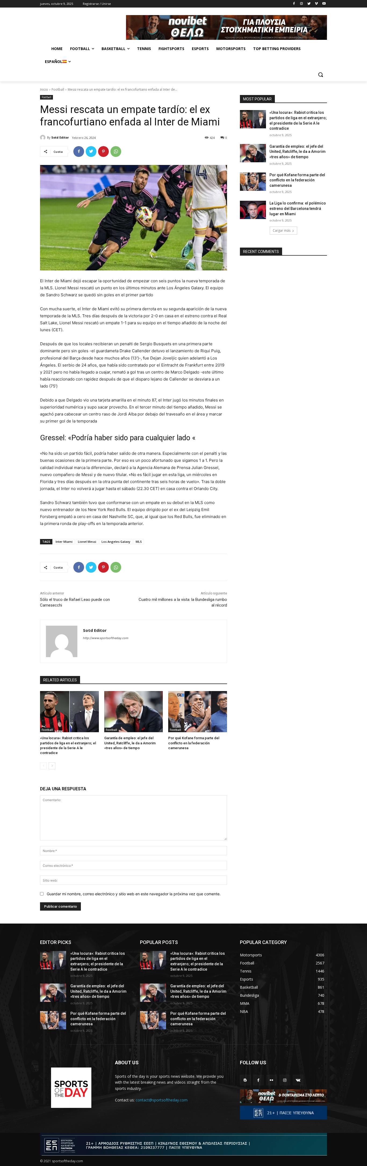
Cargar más (281, 230)
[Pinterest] (103, 151)
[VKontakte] (298, 1080)
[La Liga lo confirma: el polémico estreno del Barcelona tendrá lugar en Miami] (253, 210)
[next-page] (52, 765)
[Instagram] (301, 4)
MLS (139, 542)
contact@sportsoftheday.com (162, 1099)
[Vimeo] (316, 4)
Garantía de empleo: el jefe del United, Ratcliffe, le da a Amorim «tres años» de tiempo (130, 743)
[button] (320, 74)
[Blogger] (245, 1080)
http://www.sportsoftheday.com (105, 638)
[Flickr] (271, 1080)
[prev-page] (43, 765)
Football (58, 89)
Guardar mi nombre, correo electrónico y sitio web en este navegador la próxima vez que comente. (134, 894)
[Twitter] (309, 4)
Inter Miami (64, 542)
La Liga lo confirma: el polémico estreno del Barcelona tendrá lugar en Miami (297, 208)
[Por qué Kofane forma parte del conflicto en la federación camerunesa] (197, 711)
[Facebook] (294, 4)
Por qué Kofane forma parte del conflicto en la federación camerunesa (193, 743)
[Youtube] (324, 4)
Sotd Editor (60, 137)
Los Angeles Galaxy (116, 542)
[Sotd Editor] (43, 137)
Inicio (44, 89)
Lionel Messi (87, 542)
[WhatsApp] (115, 151)
